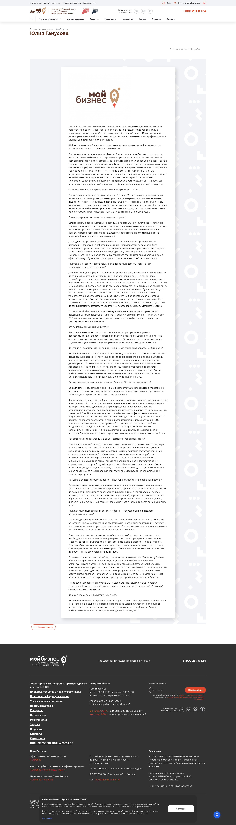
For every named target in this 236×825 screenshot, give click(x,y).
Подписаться (195, 690)
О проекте (36, 729)
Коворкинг (36, 710)
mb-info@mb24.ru (98, 711)
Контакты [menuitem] (171, 19)
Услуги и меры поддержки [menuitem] (49, 19)
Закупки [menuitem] (142, 19)
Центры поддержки (42, 705)
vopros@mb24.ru (98, 714)
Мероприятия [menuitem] (127, 19)
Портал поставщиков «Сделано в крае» (80, 3)
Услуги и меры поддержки (46, 701)
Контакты (36, 733)
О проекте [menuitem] (156, 19)
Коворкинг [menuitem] (94, 19)
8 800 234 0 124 (194, 11)
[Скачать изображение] (163, 76)
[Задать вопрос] (217, 814)
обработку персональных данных (190, 695)
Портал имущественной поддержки (45, 3)
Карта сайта (37, 738)
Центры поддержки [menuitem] (75, 19)
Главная (33, 29)
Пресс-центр (38, 715)
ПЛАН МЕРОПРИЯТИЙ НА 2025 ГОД (51, 743)
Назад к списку (45, 627)
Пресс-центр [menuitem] (110, 19)
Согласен (180, 809)
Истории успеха (46, 29)
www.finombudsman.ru (108, 779)
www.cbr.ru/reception (41, 779)
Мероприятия (38, 719)
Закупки (35, 724)
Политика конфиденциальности (49, 696)
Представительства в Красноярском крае (55, 691)
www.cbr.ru (35, 759)
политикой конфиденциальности (178, 697)
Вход (168, 3)
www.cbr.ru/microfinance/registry (47, 769)
